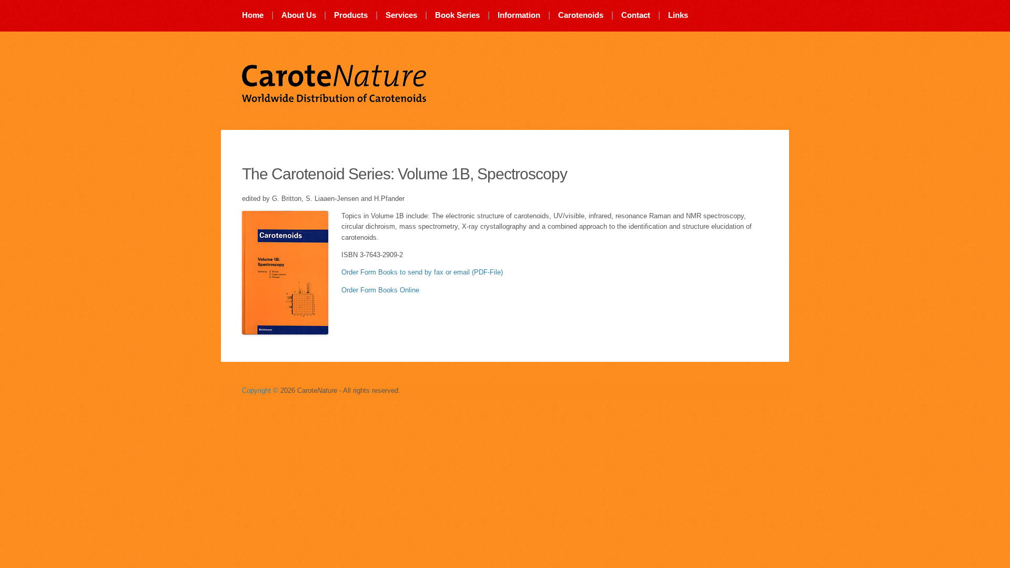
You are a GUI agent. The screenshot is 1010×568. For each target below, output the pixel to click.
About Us (298, 15)
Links (678, 15)
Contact (635, 15)
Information (519, 15)
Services (401, 15)
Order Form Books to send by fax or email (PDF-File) (422, 272)
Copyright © (260, 390)
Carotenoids (580, 15)
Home (253, 15)
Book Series (457, 15)
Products (351, 15)
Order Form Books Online (380, 290)
